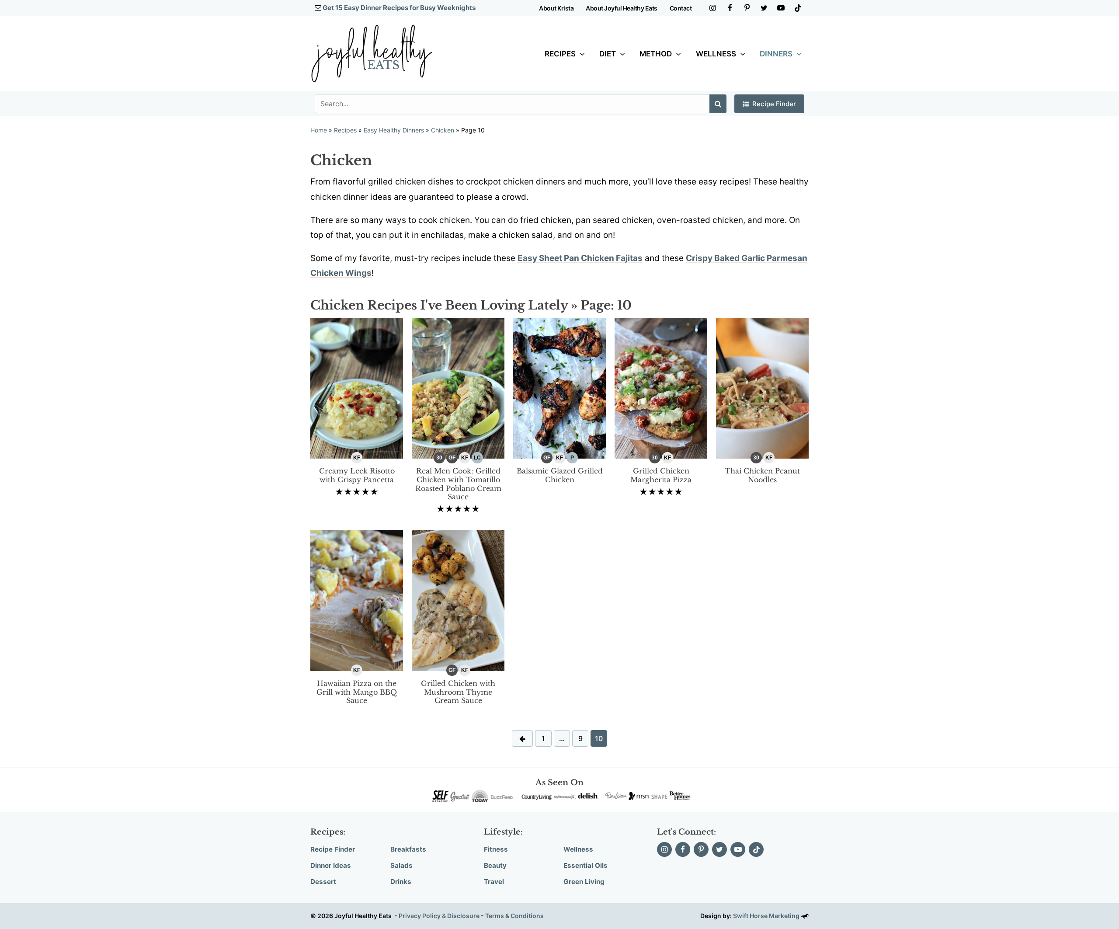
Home (318, 130)
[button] (580, 53)
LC (477, 458)
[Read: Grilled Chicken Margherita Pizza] (661, 388)
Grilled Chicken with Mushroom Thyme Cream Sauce (458, 692)
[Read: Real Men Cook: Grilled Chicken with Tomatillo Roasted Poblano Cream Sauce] (458, 388)
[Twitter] (764, 8)
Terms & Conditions (514, 915)
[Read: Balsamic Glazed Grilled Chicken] (559, 388)
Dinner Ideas (330, 865)
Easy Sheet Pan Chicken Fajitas (580, 258)
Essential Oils (585, 865)
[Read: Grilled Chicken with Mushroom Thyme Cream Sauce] (458, 600)
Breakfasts (408, 849)
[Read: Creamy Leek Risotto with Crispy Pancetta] (356, 388)
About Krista (556, 8)
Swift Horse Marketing (767, 915)
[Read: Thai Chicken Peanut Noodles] (762, 388)
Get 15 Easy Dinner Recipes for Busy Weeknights (399, 7)
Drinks (400, 881)
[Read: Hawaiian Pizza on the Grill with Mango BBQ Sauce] (356, 600)
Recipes (560, 53)
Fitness (496, 849)
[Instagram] (712, 8)
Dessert (323, 881)
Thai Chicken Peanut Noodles (762, 475)
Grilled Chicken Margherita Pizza (661, 475)
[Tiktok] (798, 8)
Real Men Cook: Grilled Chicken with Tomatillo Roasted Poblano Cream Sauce (458, 483)
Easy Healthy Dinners (394, 130)
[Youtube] (781, 8)
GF (451, 458)
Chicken (442, 130)
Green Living (584, 881)
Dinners (776, 53)
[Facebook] (729, 8)
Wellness (716, 53)
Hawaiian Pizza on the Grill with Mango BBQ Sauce (356, 692)
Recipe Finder (774, 104)
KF (356, 458)
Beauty (495, 865)
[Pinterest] (746, 8)
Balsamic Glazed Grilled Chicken (560, 475)
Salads (401, 865)
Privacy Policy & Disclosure (439, 915)
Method (655, 53)
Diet (607, 53)
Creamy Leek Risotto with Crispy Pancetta (357, 475)
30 (439, 458)
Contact (681, 8)
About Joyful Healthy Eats (621, 8)
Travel (494, 881)
